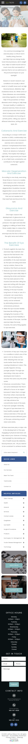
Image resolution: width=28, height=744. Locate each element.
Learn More (14, 565)
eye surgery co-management (13, 538)
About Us (6, 464)
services (6, 512)
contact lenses (8, 516)
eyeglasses (7, 520)
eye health (7, 525)
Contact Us (7, 486)
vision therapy (8, 498)
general (6, 507)
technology (7, 547)
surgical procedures (10, 529)
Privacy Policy (11, 737)
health (6, 503)
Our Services (8, 470)
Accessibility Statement (18, 736)
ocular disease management (13, 542)
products (6, 534)
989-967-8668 (14, 710)
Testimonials (8, 481)
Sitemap (20, 737)
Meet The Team (9, 475)
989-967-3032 (14, 720)
